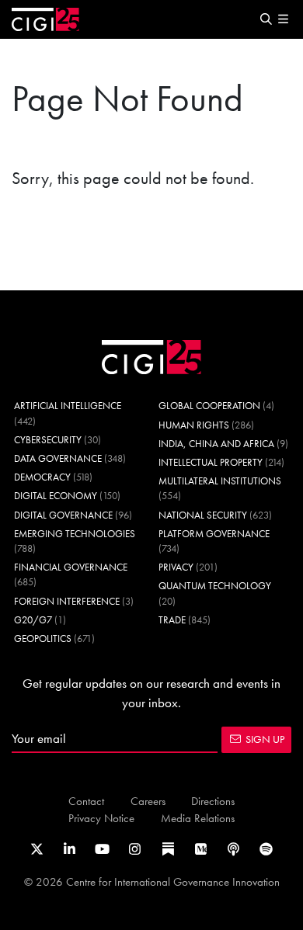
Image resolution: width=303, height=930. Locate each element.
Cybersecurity (48, 439)
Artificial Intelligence (67, 405)
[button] (265, 20)
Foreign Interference (67, 601)
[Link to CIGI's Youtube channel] (102, 849)
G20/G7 (33, 619)
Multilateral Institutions (219, 481)
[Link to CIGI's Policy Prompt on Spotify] (266, 849)
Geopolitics (42, 638)
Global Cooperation (209, 405)
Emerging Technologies (74, 533)
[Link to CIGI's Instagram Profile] (135, 849)
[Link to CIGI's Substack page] (168, 849)
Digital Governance (63, 515)
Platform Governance (214, 533)
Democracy (42, 477)
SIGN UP (265, 739)
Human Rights (193, 425)
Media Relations (198, 817)
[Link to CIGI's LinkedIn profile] (69, 849)
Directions (213, 800)
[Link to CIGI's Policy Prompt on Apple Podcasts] (233, 849)
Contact (86, 800)
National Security (202, 515)
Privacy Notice (101, 817)
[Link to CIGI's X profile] (37, 849)
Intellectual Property (210, 462)
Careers (148, 800)
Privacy (175, 567)
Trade (172, 619)
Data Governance (58, 458)
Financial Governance (70, 567)
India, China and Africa (216, 443)
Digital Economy (55, 495)
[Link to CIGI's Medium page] (201, 849)
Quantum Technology (214, 585)
